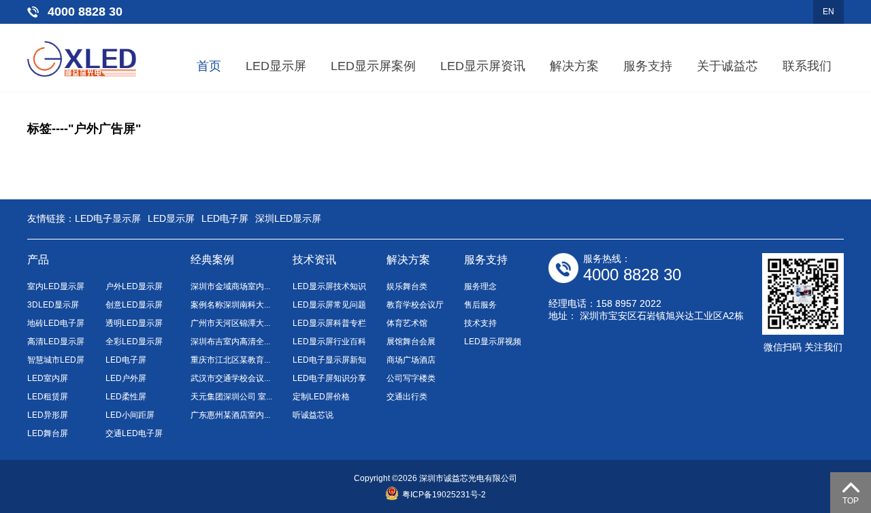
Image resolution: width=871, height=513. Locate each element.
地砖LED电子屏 (55, 323)
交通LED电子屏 (134, 433)
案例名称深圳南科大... (230, 305)
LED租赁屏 (47, 396)
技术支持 (480, 323)
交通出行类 (407, 396)
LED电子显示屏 (108, 218)
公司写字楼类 (411, 378)
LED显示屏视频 (492, 341)
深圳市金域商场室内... (230, 286)
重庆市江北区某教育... (230, 360)
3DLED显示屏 (53, 305)
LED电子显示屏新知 (329, 360)
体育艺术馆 (407, 323)
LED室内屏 (47, 378)
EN (828, 11)
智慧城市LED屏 (55, 360)
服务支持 (647, 66)
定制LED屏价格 (321, 396)
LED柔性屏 (125, 396)
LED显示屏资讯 (482, 66)
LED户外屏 (125, 378)
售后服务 (480, 305)
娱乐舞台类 (407, 286)
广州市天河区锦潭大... (230, 323)
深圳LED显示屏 (288, 218)
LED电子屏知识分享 (329, 378)
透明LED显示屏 (134, 323)
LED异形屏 (47, 415)
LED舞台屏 (47, 433)
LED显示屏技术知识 (329, 286)
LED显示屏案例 (373, 66)
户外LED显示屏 (134, 286)
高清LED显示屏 (55, 341)
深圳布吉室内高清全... (230, 341)
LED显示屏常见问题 (329, 305)
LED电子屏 (224, 218)
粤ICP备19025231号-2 (444, 494)
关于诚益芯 (727, 66)
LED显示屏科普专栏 (329, 323)
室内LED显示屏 (55, 286)
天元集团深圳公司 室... (231, 396)
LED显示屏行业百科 (329, 341)
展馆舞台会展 (411, 341)
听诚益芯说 (313, 415)
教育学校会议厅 (415, 305)
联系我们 (807, 66)
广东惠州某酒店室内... (230, 415)
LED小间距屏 (129, 415)
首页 (209, 66)
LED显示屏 (276, 66)
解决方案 (574, 66)
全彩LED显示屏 (134, 341)
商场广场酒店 (411, 360)
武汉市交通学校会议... (230, 378)
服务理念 (480, 286)
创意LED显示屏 (134, 305)
